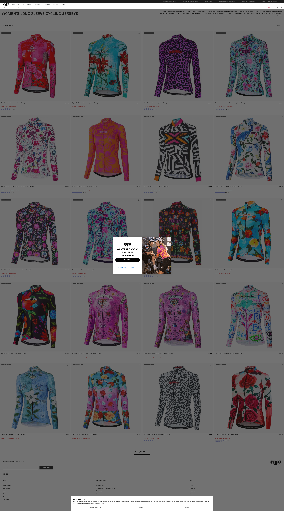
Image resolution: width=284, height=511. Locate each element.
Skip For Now (127, 263)
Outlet (63, 4)
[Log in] (273, 8)
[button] (281, 8)
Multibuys (47, 4)
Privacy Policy (100, 503)
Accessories (37, 4)
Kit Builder (55, 4)
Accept (141, 507)
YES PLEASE (127, 260)
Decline (187, 507)
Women (29, 4)
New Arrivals (15, 4)
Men (23, 4)
